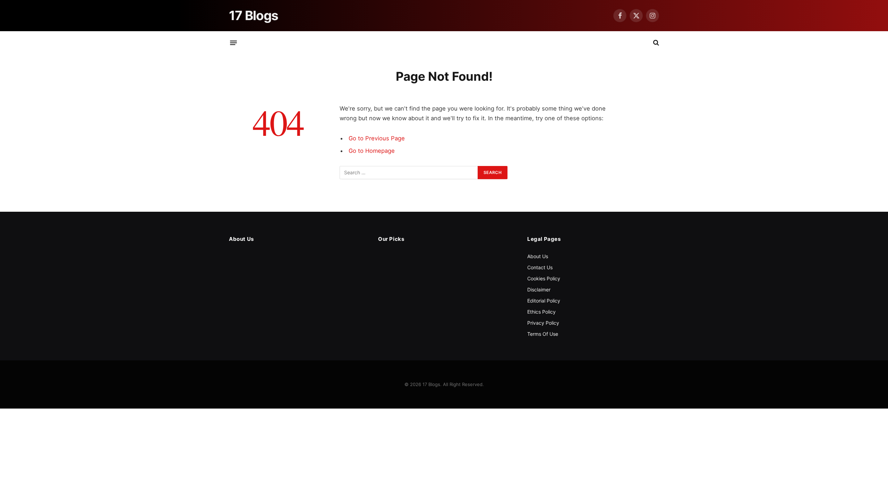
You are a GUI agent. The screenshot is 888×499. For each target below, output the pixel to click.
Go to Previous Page (377, 138)
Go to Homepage (372, 150)
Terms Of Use (542, 334)
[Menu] (233, 43)
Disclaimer (538, 289)
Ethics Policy (541, 312)
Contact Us (540, 267)
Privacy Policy (543, 323)
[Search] (655, 43)
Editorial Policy (543, 301)
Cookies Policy (543, 278)
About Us (537, 256)
